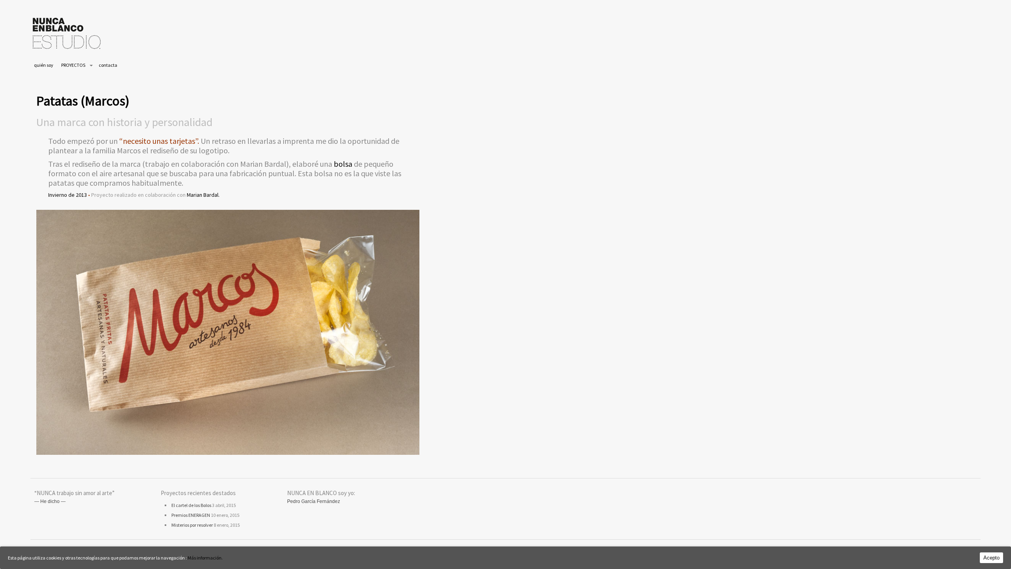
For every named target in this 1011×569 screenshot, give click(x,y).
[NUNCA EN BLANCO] (66, 50)
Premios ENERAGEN (190, 515)
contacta (108, 65)
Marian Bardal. (203, 194)
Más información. (205, 558)
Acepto (991, 558)
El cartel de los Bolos (191, 505)
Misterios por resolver (192, 525)
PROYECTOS (73, 65)
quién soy (43, 65)
